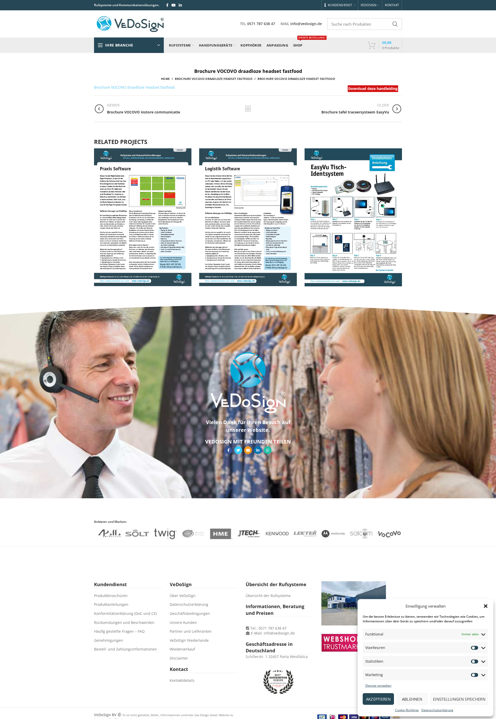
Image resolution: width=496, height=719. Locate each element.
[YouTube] (173, 5)
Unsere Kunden (183, 622)
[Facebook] (167, 5)
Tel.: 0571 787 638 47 (267, 628)
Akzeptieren (378, 699)
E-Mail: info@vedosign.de (273, 633)
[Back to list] (248, 109)
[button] (485, 606)
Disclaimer (179, 658)
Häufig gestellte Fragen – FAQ (119, 631)
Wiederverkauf (182, 649)
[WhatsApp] (268, 450)
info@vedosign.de (306, 23)
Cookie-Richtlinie (407, 710)
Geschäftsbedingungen (190, 613)
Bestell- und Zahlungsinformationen (125, 649)
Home (165, 79)
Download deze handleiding (373, 88)
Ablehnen (412, 699)
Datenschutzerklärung (437, 710)
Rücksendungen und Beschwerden (124, 622)
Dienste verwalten (378, 685)
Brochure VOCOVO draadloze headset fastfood (213, 79)
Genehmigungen (108, 640)
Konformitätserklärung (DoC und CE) (125, 613)
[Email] (248, 450)
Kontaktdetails (182, 680)
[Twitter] (238, 450)
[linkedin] (180, 5)
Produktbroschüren (111, 595)
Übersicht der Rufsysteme (268, 595)
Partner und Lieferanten (191, 631)
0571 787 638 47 (261, 23)
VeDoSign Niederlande (189, 640)
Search (395, 24)
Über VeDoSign (183, 595)
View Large (187, 152)
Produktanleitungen (111, 604)
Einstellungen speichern (459, 699)
